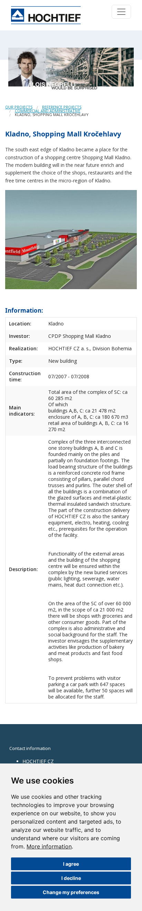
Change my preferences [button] (71, 892)
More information (49, 846)
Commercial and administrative (47, 110)
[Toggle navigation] (121, 12)
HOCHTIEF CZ (38, 761)
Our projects (18, 107)
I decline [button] (71, 878)
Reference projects (61, 107)
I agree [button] (71, 864)
